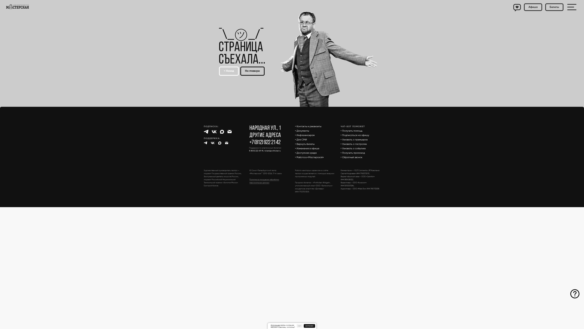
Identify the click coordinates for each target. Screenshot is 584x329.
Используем (275, 325)
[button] (554, 7)
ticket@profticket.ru (272, 151)
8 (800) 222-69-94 (256, 151)
